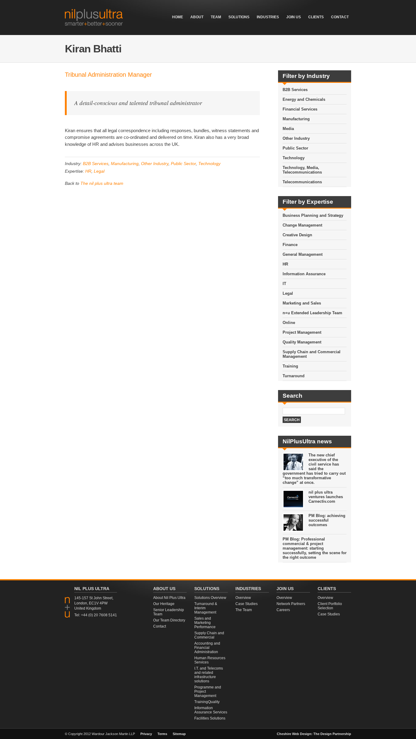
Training (290, 366)
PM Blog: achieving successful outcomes (326, 520)
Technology (209, 163)
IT (284, 283)
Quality (214, 702)
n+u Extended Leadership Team (312, 313)
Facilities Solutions (209, 718)
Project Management (302, 332)
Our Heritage (164, 604)
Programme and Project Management (207, 691)
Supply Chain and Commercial (209, 635)
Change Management (302, 225)
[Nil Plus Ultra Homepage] (94, 23)
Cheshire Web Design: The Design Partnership (314, 734)
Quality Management (302, 342)
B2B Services (95, 163)
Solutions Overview (210, 598)
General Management (303, 254)
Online (289, 322)
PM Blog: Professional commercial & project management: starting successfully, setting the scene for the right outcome (315, 548)
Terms (162, 734)
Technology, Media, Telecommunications (302, 169)
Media (288, 128)
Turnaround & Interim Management (205, 608)
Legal (99, 171)
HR (88, 171)
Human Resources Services (209, 660)
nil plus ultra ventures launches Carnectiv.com (325, 497)
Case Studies (246, 604)
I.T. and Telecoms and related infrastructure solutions (208, 674)
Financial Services (300, 109)
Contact (159, 626)
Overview (243, 598)
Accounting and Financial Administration (207, 647)
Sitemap (179, 734)
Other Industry (154, 163)
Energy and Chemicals (304, 99)
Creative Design (297, 235)
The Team (243, 610)
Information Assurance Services (210, 710)
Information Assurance (304, 274)
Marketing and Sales (302, 303)
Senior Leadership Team (168, 612)
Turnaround (294, 376)
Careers (283, 610)
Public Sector (183, 163)
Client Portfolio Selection (330, 606)
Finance (290, 244)
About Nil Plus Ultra (169, 598)
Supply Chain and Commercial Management (311, 354)
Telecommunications (302, 182)
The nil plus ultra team (101, 183)
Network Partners (291, 604)
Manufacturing (125, 163)
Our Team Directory (169, 620)
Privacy (146, 734)
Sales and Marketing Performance (205, 622)
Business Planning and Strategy (313, 215)
